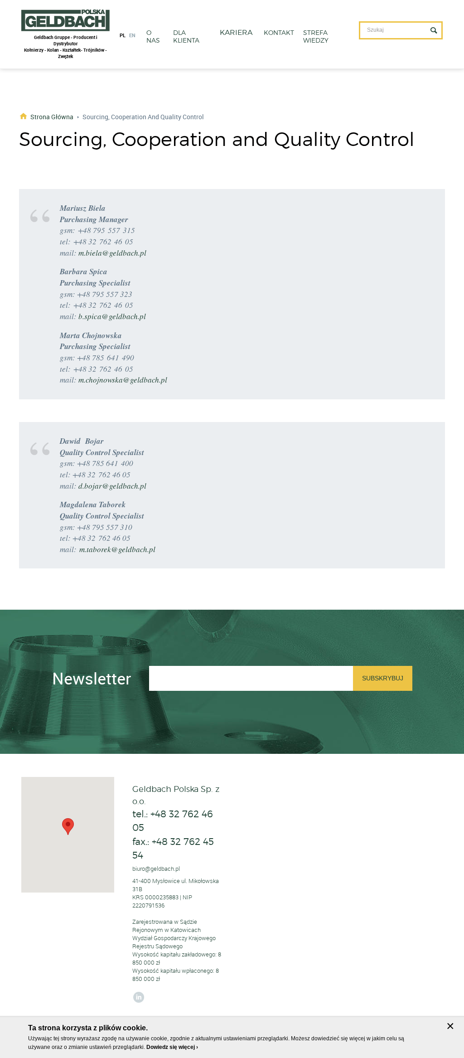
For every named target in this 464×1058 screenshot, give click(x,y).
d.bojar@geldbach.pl (112, 485)
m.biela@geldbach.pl (112, 253)
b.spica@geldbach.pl (112, 316)
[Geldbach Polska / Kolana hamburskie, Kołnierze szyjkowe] (65, 20)
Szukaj (433, 30)
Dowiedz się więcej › (172, 1047)
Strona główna (51, 116)
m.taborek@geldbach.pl (117, 549)
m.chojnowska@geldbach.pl (122, 379)
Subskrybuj (382, 678)
